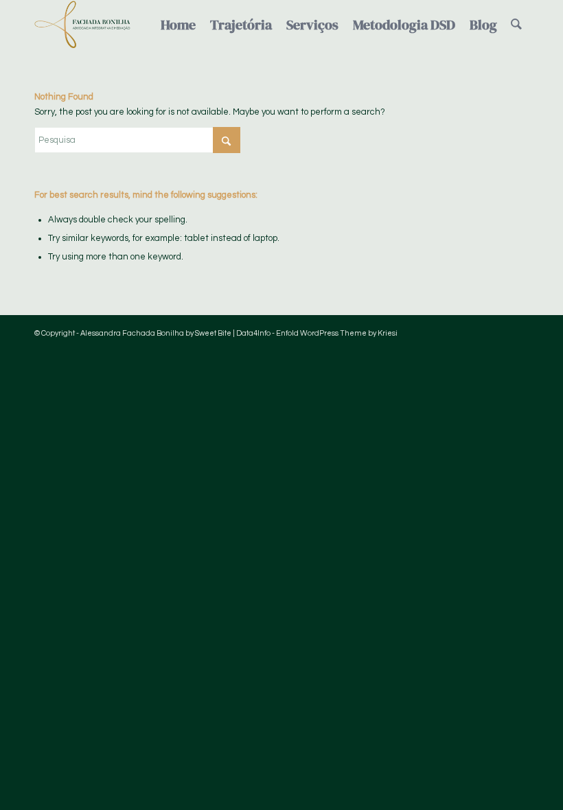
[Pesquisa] (516, 25)
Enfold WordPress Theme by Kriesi (337, 333)
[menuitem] (178, 25)
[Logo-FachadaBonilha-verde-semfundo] (82, 25)
